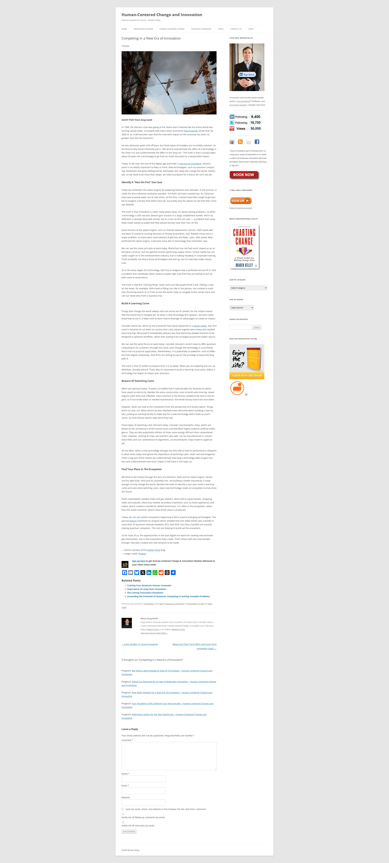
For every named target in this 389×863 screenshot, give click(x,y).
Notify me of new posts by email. (138, 825)
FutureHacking (243, 101)
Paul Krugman (191, 130)
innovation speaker (238, 105)
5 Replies (125, 45)
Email (125, 785)
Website (126, 797)
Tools (221, 29)
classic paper (200, 325)
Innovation (149, 603)
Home (124, 29)
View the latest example (240, 208)
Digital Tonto (153, 550)
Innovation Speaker (143, 29)
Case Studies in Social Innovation (140, 644)
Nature (133, 520)
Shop (250, 29)
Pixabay (142, 553)
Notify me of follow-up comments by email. (143, 817)
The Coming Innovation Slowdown (145, 592)
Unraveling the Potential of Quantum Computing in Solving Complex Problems (168, 596)
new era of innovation (190, 163)
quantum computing (174, 603)
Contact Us (236, 29)
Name (125, 773)
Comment (127, 740)
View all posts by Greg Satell (154, 633)
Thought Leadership (201, 29)
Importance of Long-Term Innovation (146, 589)
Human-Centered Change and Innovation (162, 14)
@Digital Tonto (178, 629)
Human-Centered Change (172, 29)
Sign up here (138, 560)
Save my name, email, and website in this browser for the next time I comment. (166, 809)
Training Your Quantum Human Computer (149, 585)
